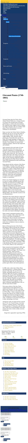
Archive (10, 371)
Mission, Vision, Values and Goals (13, 325)
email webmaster (12, 409)
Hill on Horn (7, 377)
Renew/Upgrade (8, 390)
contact (6, 409)
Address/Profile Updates (10, 388)
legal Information (4, 410)
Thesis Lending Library (10, 383)
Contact (6, 328)
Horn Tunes (7, 380)
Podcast (10, 398)
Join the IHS (7, 362)
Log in (2, 421)
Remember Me (5, 420)
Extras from (11, 373)
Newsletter (11, 399)
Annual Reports (8, 384)
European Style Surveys (10, 378)
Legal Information (8, 327)
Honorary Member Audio (10, 381)
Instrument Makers (9, 350)
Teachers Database (9, 344)
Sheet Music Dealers (9, 351)
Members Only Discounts (10, 374)
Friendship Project (9, 363)
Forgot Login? (6, 424)
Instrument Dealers (9, 349)
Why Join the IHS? (9, 361)
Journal (10, 396)
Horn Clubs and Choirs (10, 346)
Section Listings (8, 343)
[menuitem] (10, 4)
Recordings (7, 354)
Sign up (5, 425)
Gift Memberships (8, 365)
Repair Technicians (9, 347)
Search (3, 88)
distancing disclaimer (22, 410)
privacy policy (19, 409)
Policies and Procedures (10, 387)
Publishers (7, 353)
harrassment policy (13, 410)
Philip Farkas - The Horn (10, 376)
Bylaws (6, 386)
